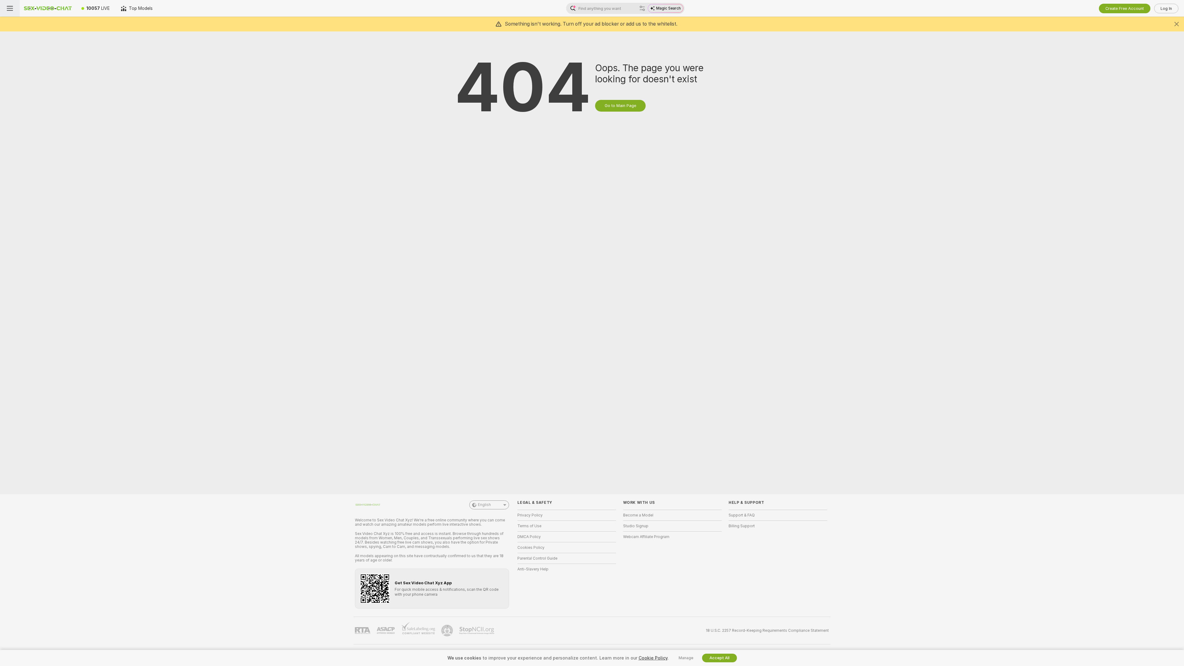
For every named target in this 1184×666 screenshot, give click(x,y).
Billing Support (742, 526)
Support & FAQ (742, 515)
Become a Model (638, 515)
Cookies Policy (531, 547)
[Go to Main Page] (48, 8)
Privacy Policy (530, 515)
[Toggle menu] (10, 8)
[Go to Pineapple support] (447, 630)
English (484, 505)
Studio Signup (635, 526)
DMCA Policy (529, 537)
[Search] (642, 8)
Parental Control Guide (537, 558)
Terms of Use (529, 526)
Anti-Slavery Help (533, 569)
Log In (1166, 8)
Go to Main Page (620, 105)
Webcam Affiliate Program (646, 537)
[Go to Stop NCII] (477, 630)
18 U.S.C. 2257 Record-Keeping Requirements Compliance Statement (767, 630)
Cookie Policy (653, 658)
